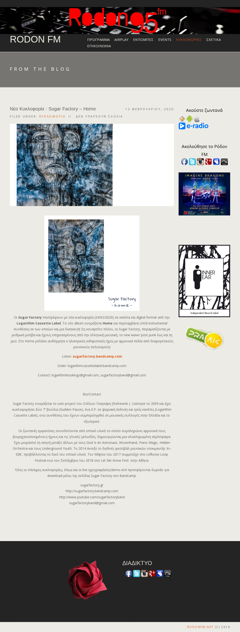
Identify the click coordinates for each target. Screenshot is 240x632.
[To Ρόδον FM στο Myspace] (216, 161)
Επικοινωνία (99, 45)
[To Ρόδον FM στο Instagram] (200, 161)
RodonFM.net (200, 627)
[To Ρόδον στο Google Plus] (208, 161)
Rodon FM (35, 39)
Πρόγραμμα (98, 39)
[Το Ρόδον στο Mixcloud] (224, 161)
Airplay (121, 39)
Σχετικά (213, 39)
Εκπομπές (143, 39)
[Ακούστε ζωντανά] (189, 118)
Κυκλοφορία (52, 116)
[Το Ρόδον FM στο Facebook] (184, 161)
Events (164, 39)
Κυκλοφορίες (189, 39)
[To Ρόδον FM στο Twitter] (192, 161)
